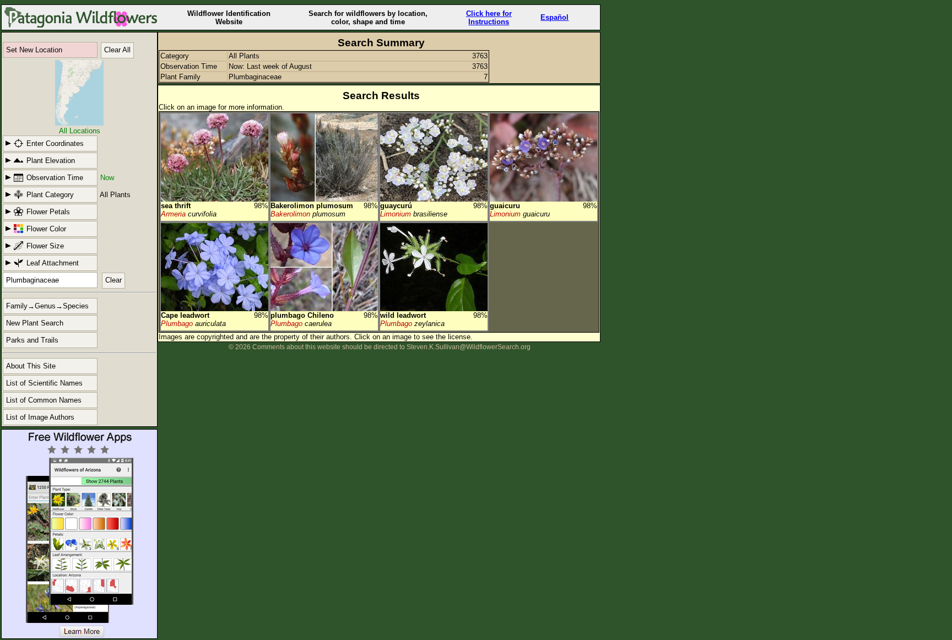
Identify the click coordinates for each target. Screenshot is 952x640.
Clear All (117, 50)
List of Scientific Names (44, 383)
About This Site (31, 366)
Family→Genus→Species (47, 306)
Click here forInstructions (489, 17)
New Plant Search (34, 323)
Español (554, 17)
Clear (113, 280)
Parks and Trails (32, 340)
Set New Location (34, 50)
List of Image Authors (40, 417)
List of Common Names (44, 400)
